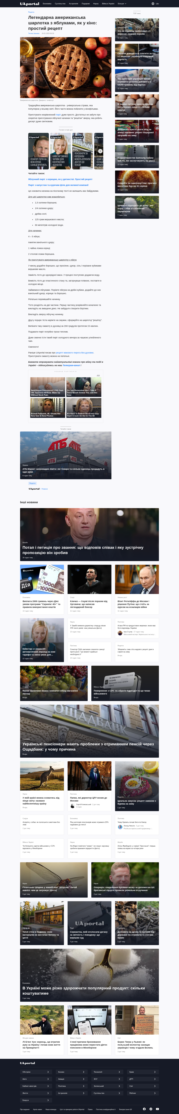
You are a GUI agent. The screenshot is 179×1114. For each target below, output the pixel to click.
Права (90, 1109)
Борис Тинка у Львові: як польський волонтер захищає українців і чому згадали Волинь (135, 1045)
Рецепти (31, 12)
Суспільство (60, 4)
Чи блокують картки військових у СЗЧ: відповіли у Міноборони (39, 847)
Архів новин (37, 1109)
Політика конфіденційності (106, 1109)
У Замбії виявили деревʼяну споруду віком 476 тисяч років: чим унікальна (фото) (88, 627)
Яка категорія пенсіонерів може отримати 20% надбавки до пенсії (89, 823)
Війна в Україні (108, 4)
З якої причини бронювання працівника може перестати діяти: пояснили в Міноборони (88, 1045)
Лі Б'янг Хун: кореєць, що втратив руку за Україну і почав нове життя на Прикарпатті (41, 1045)
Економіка (47, 4)
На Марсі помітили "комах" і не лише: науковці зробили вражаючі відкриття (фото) (89, 847)
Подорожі (86, 4)
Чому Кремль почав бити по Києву (132, 822)
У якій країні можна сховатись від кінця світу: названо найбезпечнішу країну (41, 801)
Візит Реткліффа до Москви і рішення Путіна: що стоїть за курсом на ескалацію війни (133, 604)
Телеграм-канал (71, 365)
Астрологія (73, 4)
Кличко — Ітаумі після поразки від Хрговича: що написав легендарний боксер (88, 604)
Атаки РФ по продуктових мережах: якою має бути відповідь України (137, 627)
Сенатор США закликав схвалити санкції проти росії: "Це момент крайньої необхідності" (87, 651)
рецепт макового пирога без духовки (74, 352)
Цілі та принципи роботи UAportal (72, 1109)
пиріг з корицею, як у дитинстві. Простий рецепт (66, 179)
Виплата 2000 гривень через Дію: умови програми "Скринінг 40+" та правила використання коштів (41, 604)
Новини (45, 489)
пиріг (58, 115)
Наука (95, 4)
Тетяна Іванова (33, 33)
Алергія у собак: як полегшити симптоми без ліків (41, 823)
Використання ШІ (125, 1109)
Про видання (24, 1109)
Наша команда (51, 1109)
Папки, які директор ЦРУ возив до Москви (88, 799)
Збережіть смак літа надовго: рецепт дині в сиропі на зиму (136, 650)
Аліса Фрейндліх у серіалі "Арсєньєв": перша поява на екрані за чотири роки (136, 847)
